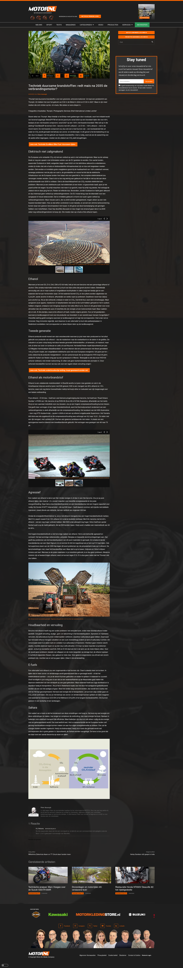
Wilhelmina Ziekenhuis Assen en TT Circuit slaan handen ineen (49, 854)
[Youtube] (103, 926)
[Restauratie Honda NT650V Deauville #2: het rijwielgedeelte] (135, 875)
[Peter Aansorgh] (33, 812)
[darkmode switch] (4, 965)
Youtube (108, 926)
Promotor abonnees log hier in (136, 37)
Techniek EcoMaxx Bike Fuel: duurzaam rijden (56, 144)
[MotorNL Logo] (39, 953)
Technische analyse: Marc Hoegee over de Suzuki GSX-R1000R (46, 888)
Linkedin (122, 926)
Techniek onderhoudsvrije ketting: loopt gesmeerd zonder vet (63, 370)
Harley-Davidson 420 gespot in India (142, 854)
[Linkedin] (116, 926)
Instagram (82, 926)
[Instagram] (75, 926)
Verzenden (148, 81)
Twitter (95, 926)
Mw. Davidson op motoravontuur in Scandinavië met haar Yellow (146, 13)
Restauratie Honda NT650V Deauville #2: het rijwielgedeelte (134, 888)
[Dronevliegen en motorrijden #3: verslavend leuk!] (91, 875)
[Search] (152, 42)
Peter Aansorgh (42, 94)
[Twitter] (90, 926)
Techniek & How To (34, 893)
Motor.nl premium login (90, 16)
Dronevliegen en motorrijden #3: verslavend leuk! (87, 888)
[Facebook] (61, 926)
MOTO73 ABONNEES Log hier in (136, 32)
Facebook (67, 926)
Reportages (144, 17)
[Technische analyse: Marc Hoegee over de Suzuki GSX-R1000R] (48, 875)
